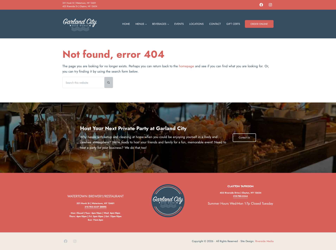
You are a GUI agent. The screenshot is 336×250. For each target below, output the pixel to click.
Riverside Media (264, 241)
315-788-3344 (240, 196)
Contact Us (244, 137)
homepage (186, 66)
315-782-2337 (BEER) (95, 206)
